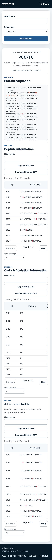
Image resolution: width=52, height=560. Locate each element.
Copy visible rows (26, 165)
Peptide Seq (34, 185)
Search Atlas (26, 38)
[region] (26, 212)
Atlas (4, 556)
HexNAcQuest (34, 556)
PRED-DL (22, 556)
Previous (10, 248)
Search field (9, 27)
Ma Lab (45, 556)
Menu (46, 4)
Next (43, 248)
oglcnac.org (8, 3)
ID (11, 185)
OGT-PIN (12, 556)
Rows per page (10, 254)
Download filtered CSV (26, 172)
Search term (9, 16)
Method (31, 306)
